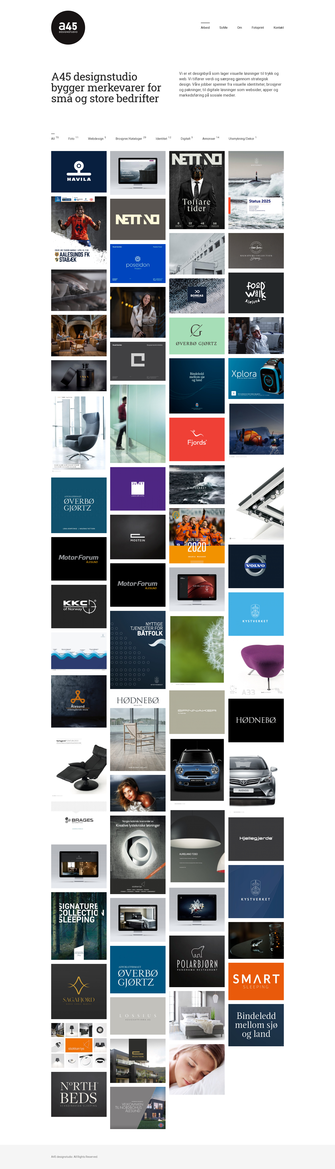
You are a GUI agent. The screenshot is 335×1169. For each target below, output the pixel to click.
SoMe (223, 27)
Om (239, 27)
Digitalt (185, 139)
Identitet (161, 139)
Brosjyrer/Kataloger (129, 139)
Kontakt (279, 27)
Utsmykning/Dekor (241, 139)
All (53, 139)
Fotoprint (258, 27)
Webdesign (96, 139)
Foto (71, 139)
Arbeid (205, 27)
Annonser (208, 139)
